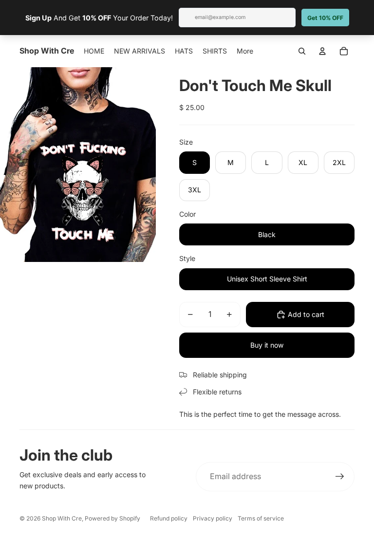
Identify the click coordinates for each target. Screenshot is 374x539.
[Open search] (302, 51)
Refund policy (168, 518)
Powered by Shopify (112, 518)
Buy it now (266, 345)
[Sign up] (340, 476)
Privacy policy (212, 518)
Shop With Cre (62, 518)
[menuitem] (245, 51)
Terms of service (261, 518)
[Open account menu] (322, 51)
